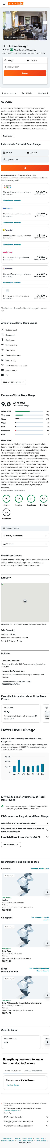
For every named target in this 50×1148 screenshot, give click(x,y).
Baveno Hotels (41, 1140)
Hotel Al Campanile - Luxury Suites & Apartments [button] (22, 1003)
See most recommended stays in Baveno (39, 969)
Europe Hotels (27, 1138)
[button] (4, 3)
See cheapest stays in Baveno (40, 918)
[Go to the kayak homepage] (15, 3)
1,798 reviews (30, 50)
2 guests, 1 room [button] (12, 67)
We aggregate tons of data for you (18, 1121)
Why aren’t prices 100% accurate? (18, 1126)
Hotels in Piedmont (7, 1140)
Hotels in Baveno (13, 1085)
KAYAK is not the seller (13, 1117)
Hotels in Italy (39, 1138)
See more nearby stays (40, 868)
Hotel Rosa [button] (6, 951)
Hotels (17, 1138)
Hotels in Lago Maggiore (25, 1140)
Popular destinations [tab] (33, 1071)
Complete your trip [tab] (13, 1071)
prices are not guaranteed (12, 1110)
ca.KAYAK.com (7, 1138)
